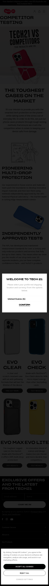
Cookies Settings (24, 579)
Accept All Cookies (24, 566)
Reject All (24, 573)
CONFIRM (24, 305)
